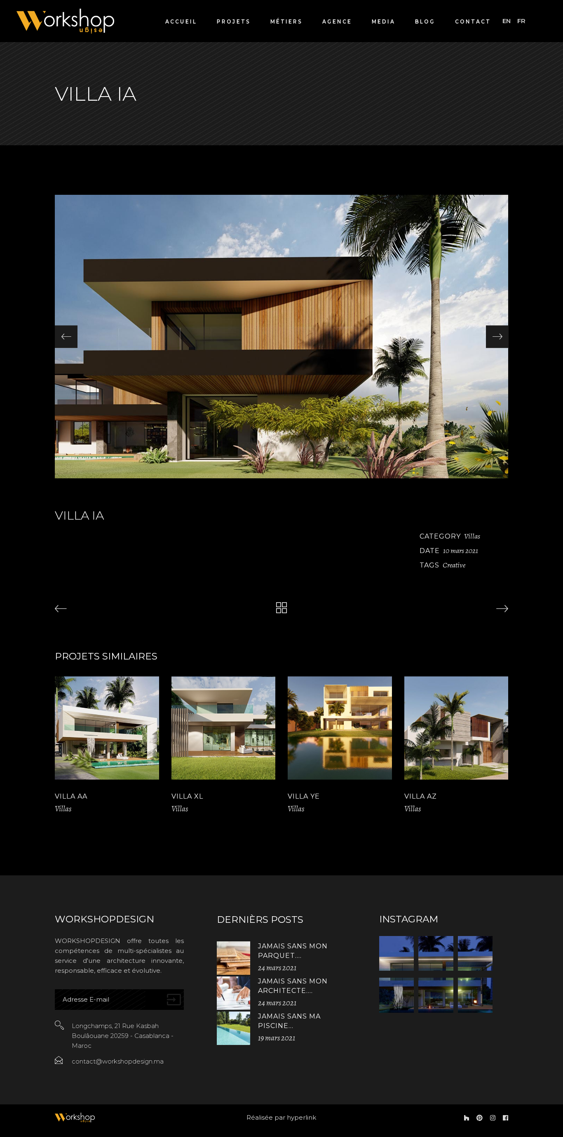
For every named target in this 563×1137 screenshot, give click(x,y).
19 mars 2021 (276, 1038)
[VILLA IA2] (281, 336)
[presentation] (66, 336)
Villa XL (187, 796)
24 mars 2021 (277, 967)
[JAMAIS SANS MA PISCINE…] (233, 1028)
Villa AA (71, 796)
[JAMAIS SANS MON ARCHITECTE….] (233, 993)
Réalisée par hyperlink (281, 1117)
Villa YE (304, 796)
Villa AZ (420, 796)
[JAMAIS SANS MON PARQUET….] (233, 958)
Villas (472, 536)
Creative (454, 565)
